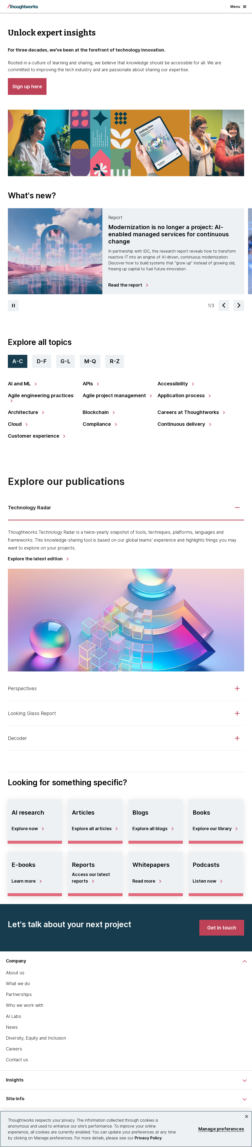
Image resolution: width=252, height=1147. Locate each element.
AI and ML (20, 384)
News (12, 1027)
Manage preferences (221, 1128)
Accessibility (173, 384)
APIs (88, 384)
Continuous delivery (182, 424)
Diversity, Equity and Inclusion (36, 1038)
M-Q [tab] (90, 361)
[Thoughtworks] (22, 6)
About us (15, 972)
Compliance (97, 424)
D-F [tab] (42, 361)
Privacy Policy (148, 1137)
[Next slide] (238, 305)
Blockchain (96, 412)
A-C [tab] (17, 361)
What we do (18, 983)
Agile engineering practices (41, 395)
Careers (14, 1048)
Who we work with (24, 1005)
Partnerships (19, 994)
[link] (128, 285)
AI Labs (13, 1016)
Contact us (17, 1059)
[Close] (246, 1116)
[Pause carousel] (13, 305)
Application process (182, 395)
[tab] (126, 251)
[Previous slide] (224, 305)
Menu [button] (235, 6)
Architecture (23, 412)
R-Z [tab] (115, 361)
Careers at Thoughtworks (189, 412)
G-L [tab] (65, 361)
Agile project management (115, 395)
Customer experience (34, 436)
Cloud (15, 424)
